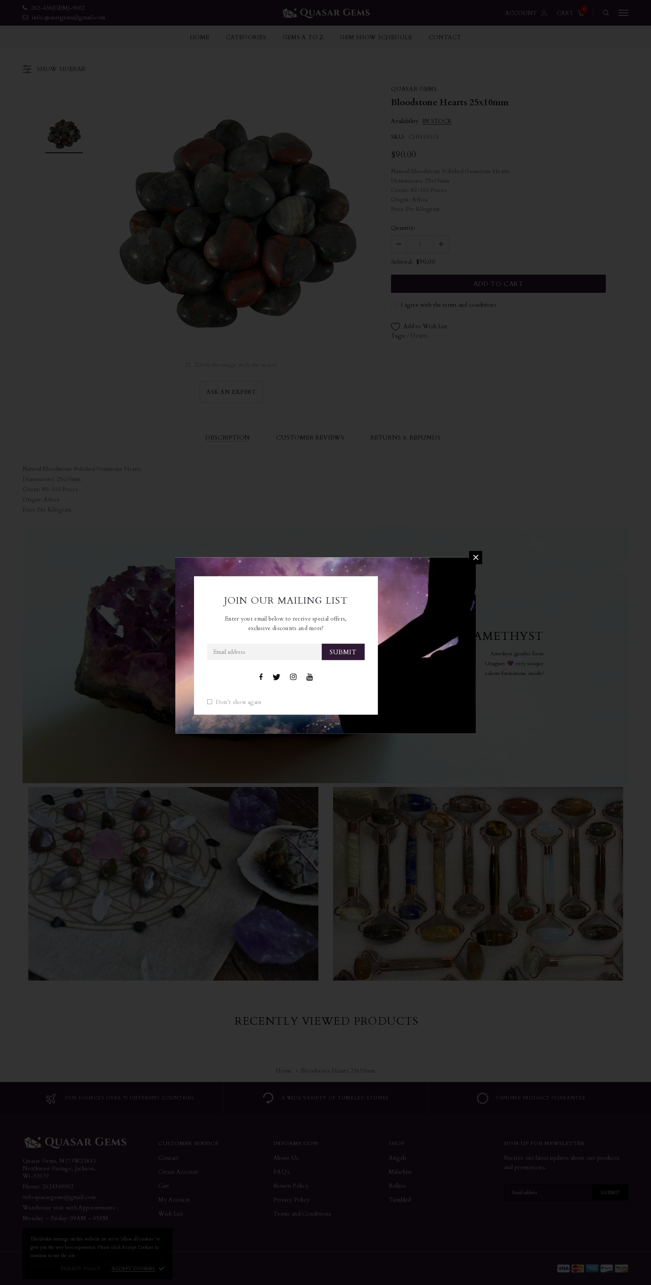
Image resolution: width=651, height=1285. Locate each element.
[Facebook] (261, 677)
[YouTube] (309, 677)
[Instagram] (293, 677)
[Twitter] (276, 677)
